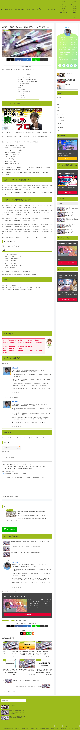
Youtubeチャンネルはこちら (67, 262)
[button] (44, 59)
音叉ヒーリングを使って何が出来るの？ (28, 79)
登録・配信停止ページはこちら (68, 299)
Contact (72, 726)
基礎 (22, 85)
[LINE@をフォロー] (16, 393)
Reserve (77, 726)
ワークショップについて (24, 77)
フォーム (22, 95)
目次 (25, 74)
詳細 (20, 87)
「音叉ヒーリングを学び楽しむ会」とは (28, 81)
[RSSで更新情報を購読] (20, 393)
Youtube (60, 726)
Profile (36, 726)
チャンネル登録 (27, 614)
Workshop (41, 726)
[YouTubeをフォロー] (14, 393)
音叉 (25, 620)
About (45, 726)
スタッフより (22, 89)
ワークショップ (6, 620)
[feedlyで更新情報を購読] (18, 393)
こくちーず (22, 97)
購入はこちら (68, 158)
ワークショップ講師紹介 (24, 91)
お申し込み (21, 93)
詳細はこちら (68, 192)
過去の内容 (13, 620)
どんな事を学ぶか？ (24, 83)
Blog (56, 726)
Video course (51, 726)
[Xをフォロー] (12, 393)
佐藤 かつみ (15, 368)
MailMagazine (66, 726)
